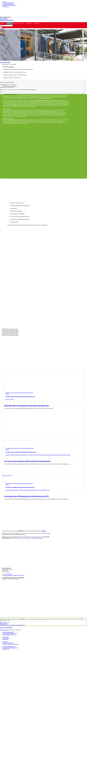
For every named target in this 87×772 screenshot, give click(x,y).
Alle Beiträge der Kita (6, 475)
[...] (69, 464)
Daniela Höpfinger (4, 630)
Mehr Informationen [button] (4, 622)
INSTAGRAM (6, 638)
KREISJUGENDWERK (8, 632)
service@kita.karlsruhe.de (37, 538)
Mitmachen (15, 23)
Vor (4, 28)
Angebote (9, 23)
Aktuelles (2, 23)
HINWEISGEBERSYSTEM (9, 646)
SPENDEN (5, 641)
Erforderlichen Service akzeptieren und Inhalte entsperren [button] (12, 625)
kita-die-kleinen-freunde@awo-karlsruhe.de (15, 575)
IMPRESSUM (6, 649)
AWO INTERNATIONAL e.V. (9, 634)
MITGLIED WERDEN (8, 643)
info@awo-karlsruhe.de (6, 20)
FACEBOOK (6, 637)
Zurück (1, 28)
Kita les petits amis (10, 399)
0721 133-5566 (26, 538)
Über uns (22, 23)
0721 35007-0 (4, 18)
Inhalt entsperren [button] (3, 623)
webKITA (43, 531)
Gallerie (7, 393)
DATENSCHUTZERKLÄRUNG (10, 647)
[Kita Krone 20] (31, 508)
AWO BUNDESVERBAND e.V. (10, 633)
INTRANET (5, 639)
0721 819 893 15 (8, 574)
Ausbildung (29, 23)
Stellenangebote (37, 23)
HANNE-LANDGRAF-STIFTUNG (11, 644)
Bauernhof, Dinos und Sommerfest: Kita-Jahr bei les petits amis (19, 392)
